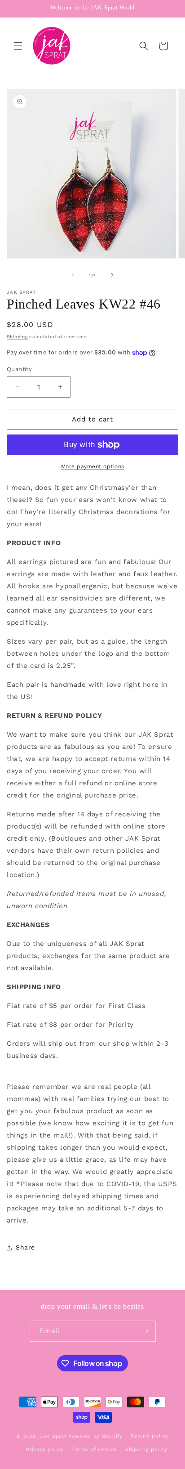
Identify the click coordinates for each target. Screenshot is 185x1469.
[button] (18, 46)
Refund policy (149, 1436)
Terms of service (94, 1449)
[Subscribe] (145, 1331)
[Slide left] (73, 275)
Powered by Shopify (95, 1436)
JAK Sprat (53, 1436)
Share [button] (25, 1247)
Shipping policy (146, 1449)
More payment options (92, 466)
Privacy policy (45, 1449)
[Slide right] (112, 275)
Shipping (17, 336)
